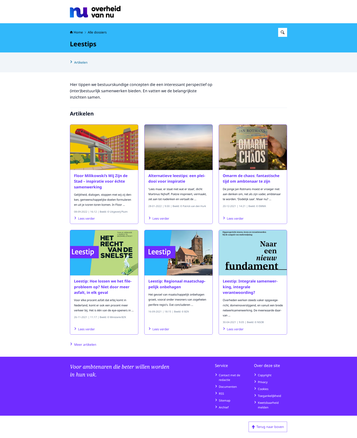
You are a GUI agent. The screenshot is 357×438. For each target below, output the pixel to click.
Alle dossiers (97, 32)
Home (78, 32)
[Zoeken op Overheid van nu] (282, 32)
